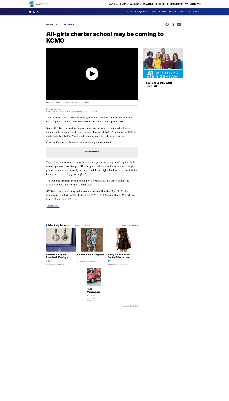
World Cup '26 (184, 11)
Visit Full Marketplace (129, 225)
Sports (160, 4)
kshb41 (30, 12)
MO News (162, 11)
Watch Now (191, 4)
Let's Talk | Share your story (137, 11)
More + (196, 11)
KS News (172, 11)
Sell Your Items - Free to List (78, 226)
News (50, 24)
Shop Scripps (174, 4)
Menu (112, 4)
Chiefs (153, 11)
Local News (66, 24)
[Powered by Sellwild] (134, 306)
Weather (148, 4)
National (135, 4)
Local (124, 4)
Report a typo (53, 206)
